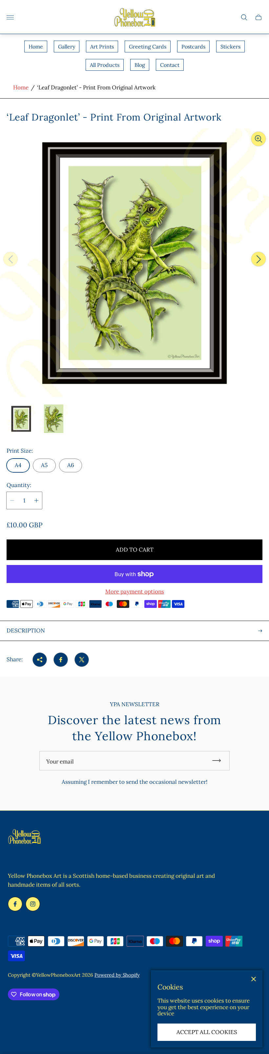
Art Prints (102, 46)
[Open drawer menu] (10, 17)
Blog (139, 65)
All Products (104, 65)
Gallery (66, 46)
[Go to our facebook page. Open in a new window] (15, 904)
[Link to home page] (24, 837)
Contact (169, 65)
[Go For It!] (219, 761)
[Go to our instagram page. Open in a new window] (33, 904)
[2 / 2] (53, 418)
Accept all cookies (206, 1032)
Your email (60, 761)
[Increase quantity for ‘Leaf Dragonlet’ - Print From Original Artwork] (36, 500)
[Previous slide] (10, 259)
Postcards (193, 46)
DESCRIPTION (26, 630)
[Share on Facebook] (60, 659)
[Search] (244, 17)
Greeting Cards (147, 46)
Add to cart (135, 549)
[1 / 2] (21, 418)
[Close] (253, 979)
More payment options (134, 592)
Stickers (230, 46)
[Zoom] (258, 139)
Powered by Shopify (117, 975)
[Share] (39, 659)
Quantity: (19, 485)
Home (36, 46)
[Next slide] (258, 259)
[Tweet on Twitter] (81, 659)
